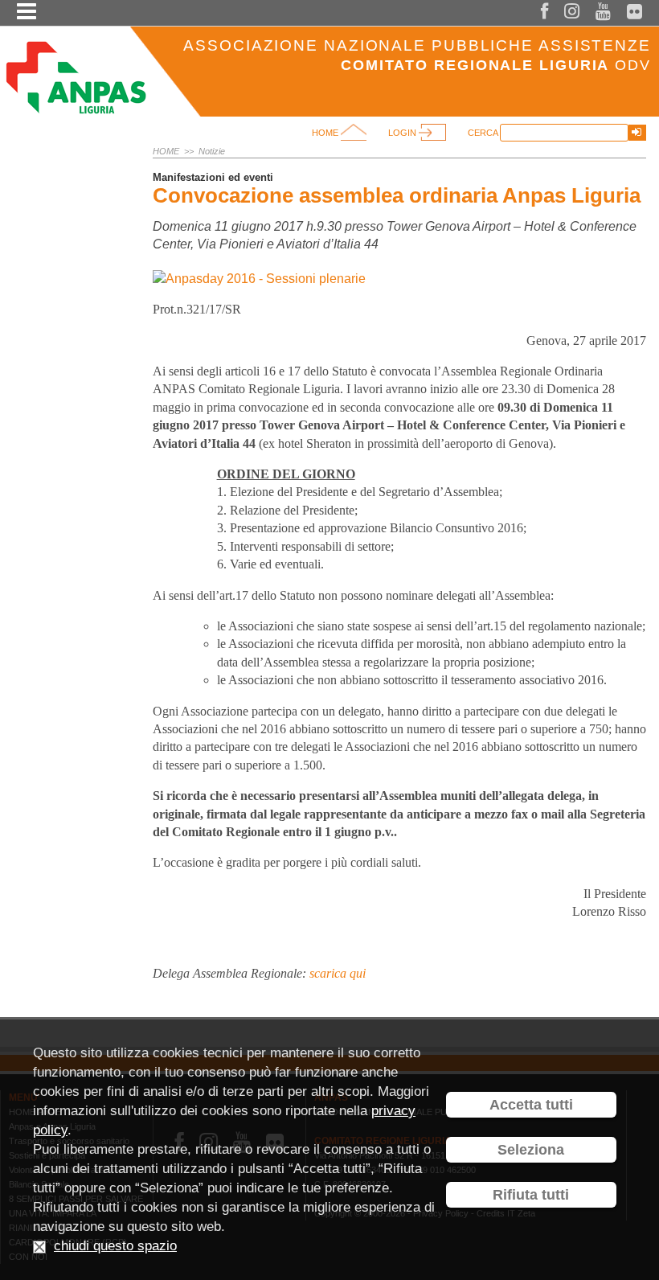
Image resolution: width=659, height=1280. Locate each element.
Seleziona (530, 1150)
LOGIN (403, 132)
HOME (326, 132)
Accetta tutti (531, 1105)
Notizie (212, 151)
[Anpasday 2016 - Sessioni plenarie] (259, 278)
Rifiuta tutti (531, 1195)
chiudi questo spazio (115, 1245)
